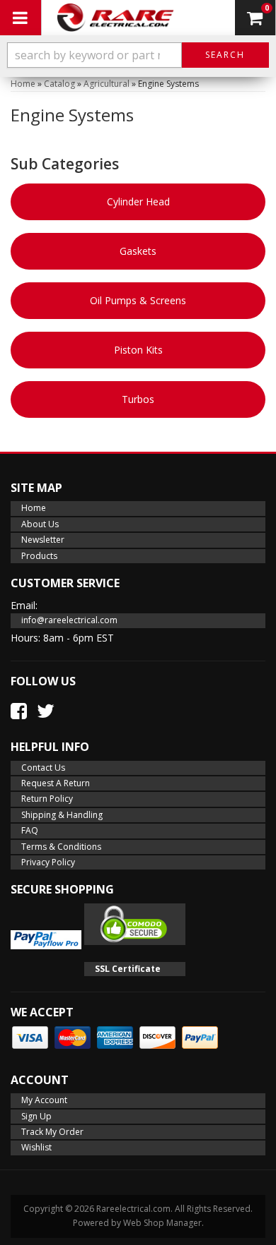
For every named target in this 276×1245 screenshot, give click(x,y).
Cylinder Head (138, 201)
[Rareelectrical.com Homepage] (116, 17)
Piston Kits (138, 349)
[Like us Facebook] (19, 710)
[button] (138, 55)
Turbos (138, 399)
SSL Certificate (128, 969)
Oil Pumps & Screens (138, 300)
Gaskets (138, 251)
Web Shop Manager (162, 1223)
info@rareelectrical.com (69, 620)
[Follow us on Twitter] (45, 710)
